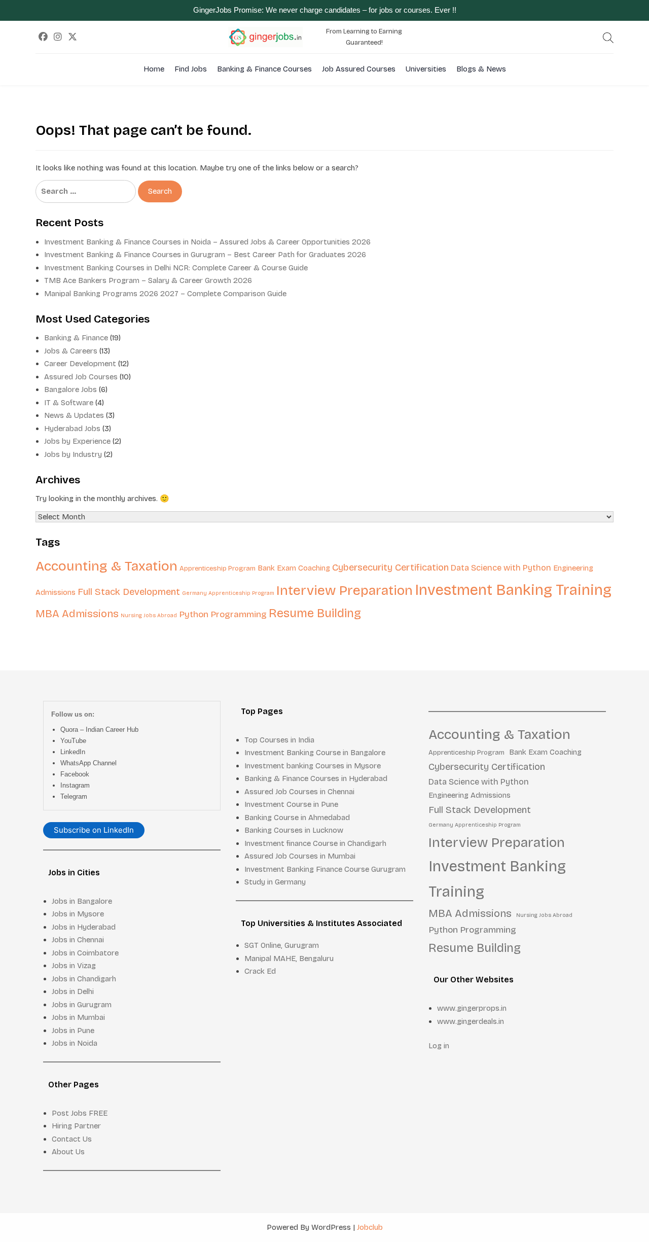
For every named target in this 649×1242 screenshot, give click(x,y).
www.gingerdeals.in (470, 1021)
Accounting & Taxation (106, 566)
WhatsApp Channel (88, 763)
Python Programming (223, 614)
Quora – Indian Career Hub (99, 729)
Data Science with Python (501, 568)
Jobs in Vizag (74, 965)
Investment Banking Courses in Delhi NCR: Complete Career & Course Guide (176, 267)
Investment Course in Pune (291, 804)
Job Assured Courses (358, 69)
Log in (438, 1045)
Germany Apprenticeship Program (228, 593)
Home (153, 69)
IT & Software (68, 402)
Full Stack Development (129, 591)
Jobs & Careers (70, 351)
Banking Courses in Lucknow (293, 830)
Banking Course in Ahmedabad (297, 817)
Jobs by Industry (73, 454)
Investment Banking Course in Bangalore (314, 752)
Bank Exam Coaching (294, 568)
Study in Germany (275, 881)
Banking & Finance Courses (264, 69)
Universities (426, 69)
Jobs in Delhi (73, 991)
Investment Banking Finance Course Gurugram (325, 869)
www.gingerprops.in (472, 1008)
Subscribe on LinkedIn (94, 830)
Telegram (73, 796)
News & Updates (74, 415)
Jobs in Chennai (78, 939)
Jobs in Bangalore (82, 901)
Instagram (75, 785)
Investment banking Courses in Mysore (312, 765)
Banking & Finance (76, 337)
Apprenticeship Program (217, 568)
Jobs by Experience (77, 441)
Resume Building (315, 613)
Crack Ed (260, 971)
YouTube (73, 740)
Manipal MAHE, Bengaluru (289, 958)
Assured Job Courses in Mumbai (299, 856)
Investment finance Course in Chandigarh (315, 843)
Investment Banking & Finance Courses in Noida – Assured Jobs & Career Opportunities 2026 (207, 241)
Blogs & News (481, 69)
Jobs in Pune (73, 1030)
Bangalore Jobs (70, 389)
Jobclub (370, 1227)
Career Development (80, 363)
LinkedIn (72, 752)
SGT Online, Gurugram (281, 945)
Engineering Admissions (469, 795)
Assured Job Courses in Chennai (299, 791)
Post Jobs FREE (79, 1113)
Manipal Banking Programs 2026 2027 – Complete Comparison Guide (165, 293)
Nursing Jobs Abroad (149, 615)
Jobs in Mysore (78, 913)
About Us (68, 1151)
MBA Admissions (77, 614)
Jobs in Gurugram (82, 1004)
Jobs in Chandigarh (84, 978)
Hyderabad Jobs (72, 428)
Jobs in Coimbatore (85, 952)
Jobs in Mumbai (78, 1017)
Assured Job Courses (81, 376)
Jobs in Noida (74, 1043)
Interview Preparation (344, 590)
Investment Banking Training (513, 590)
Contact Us (72, 1139)
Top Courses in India (279, 739)
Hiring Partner (76, 1125)
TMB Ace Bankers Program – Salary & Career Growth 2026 (148, 280)
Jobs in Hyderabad (84, 927)
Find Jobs (190, 69)
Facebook (74, 774)
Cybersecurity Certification (390, 567)
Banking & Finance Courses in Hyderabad (315, 778)
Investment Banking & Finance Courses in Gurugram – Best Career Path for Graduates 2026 (205, 254)
